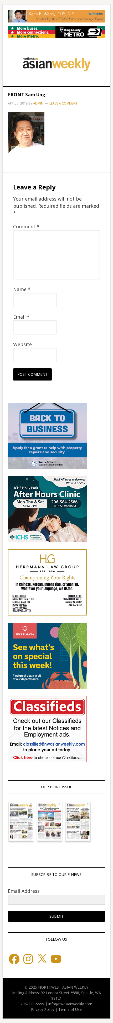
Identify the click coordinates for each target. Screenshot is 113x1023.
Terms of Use (70, 1009)
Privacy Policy (42, 1009)
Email (21, 317)
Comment (26, 226)
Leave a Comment (63, 103)
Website (22, 344)
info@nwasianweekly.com (70, 1003)
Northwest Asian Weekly (57, 64)
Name (21, 289)
